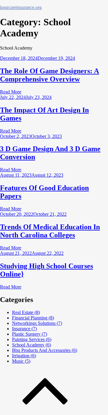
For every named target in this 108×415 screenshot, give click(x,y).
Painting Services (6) (31, 339)
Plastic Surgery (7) (29, 334)
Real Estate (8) (26, 312)
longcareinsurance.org (21, 7)
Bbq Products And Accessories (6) (44, 350)
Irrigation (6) (24, 355)
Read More (10, 91)
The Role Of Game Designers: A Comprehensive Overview (49, 75)
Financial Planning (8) (33, 317)
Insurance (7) (24, 328)
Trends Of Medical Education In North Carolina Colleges (50, 231)
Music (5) (21, 361)
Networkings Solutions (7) (37, 323)
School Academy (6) (31, 344)
